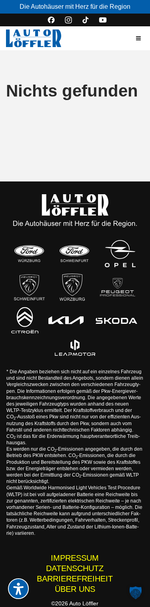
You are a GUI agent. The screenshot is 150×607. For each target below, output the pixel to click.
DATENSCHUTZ (75, 568)
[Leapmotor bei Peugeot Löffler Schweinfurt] (75, 348)
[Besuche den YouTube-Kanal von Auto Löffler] (102, 20)
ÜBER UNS (75, 589)
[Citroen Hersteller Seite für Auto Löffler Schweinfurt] (25, 320)
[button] (138, 38)
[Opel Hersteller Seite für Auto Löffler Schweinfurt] (120, 253)
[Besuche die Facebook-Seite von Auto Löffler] (51, 20)
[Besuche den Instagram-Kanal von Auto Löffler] (68, 20)
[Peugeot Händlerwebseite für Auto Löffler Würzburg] (72, 287)
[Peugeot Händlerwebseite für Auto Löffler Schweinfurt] (29, 287)
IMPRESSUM (75, 558)
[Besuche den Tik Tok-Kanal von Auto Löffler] (85, 20)
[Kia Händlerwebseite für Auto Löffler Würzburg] (66, 320)
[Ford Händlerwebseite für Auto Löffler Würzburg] (29, 253)
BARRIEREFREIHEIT (75, 578)
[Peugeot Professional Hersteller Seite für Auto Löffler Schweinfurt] (118, 287)
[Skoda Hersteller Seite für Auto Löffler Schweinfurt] (116, 320)
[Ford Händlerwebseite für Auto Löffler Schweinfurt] (74, 253)
